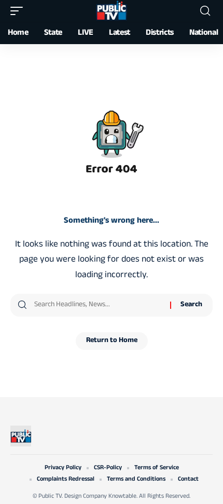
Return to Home (111, 341)
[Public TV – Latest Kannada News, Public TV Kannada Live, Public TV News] (20, 436)
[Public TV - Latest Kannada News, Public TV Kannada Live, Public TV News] (111, 11)
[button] (19, 11)
